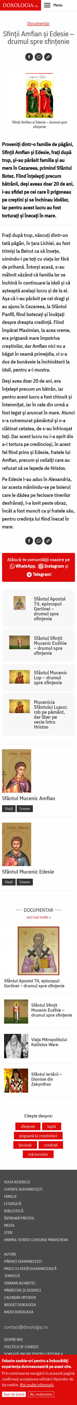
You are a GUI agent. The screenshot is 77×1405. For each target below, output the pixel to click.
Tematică (12, 1276)
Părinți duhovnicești (23, 1261)
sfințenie (28, 1126)
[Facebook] (29, 57)
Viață (9, 808)
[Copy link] (48, 57)
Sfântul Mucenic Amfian (28, 798)
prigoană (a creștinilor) (38, 1135)
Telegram (42, 574)
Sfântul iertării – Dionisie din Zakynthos (46, 1079)
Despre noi (13, 1340)
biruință (25, 1145)
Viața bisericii (17, 1182)
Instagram (54, 566)
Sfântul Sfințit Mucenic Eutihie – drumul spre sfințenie (50, 645)
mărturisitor (38, 1154)
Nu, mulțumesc (41, 1394)
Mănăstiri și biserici (22, 1290)
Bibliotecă (13, 1211)
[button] (53, 5)
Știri (8, 1233)
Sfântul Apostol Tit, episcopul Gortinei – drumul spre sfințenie (50, 608)
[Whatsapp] (39, 57)
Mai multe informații (37, 1384)
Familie (10, 1197)
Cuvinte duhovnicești (23, 1189)
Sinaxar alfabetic (20, 1283)
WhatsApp (25, 566)
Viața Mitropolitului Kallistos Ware (49, 1042)
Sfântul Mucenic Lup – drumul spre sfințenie (50, 677)
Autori (10, 1254)
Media (9, 1225)
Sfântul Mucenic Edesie (28, 871)
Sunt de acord (14, 1394)
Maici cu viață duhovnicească (30, 1269)
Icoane (25, 808)
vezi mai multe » (38, 917)
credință (51, 1145)
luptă (51, 1126)
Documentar (38, 23)
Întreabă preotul (19, 1218)
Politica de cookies (21, 1347)
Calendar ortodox (20, 1298)
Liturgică (12, 1204)
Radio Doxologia (18, 1312)
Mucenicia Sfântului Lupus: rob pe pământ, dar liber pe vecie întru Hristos (51, 714)
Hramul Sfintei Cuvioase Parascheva (36, 1240)
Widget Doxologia (20, 1305)
